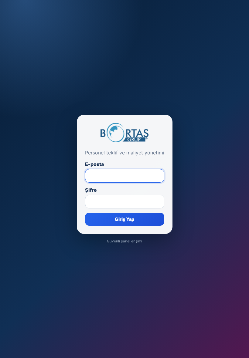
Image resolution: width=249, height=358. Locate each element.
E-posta (94, 164)
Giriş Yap (124, 219)
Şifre (91, 190)
